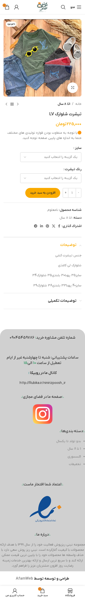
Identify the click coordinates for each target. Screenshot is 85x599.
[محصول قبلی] (18, 104)
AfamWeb (24, 578)
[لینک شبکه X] (54, 226)
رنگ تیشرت (73, 169)
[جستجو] (63, 7)
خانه (78, 104)
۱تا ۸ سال (64, 104)
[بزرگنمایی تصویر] (72, 87)
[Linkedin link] (41, 226)
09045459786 (22, 337)
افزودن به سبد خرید (42, 193)
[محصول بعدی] (6, 104)
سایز (78, 148)
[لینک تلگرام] (36, 226)
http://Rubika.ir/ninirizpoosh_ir (43, 383)
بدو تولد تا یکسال (68, 441)
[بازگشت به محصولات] (12, 104)
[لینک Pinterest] (47, 226)
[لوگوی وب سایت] (42, 7)
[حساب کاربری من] (16, 7)
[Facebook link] (59, 226)
